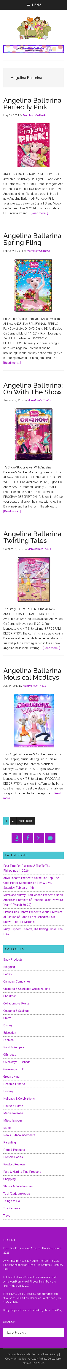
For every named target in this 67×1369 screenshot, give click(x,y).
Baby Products (13, 959)
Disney (7, 1025)
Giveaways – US (14, 1069)
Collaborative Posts (16, 1003)
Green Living (11, 1076)
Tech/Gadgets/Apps (16, 1193)
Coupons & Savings (16, 1011)
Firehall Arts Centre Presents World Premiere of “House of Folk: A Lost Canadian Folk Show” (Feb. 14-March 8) (32, 917)
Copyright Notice (15, 1358)
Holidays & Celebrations (19, 1098)
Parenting (9, 1142)
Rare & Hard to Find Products (22, 1172)
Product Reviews (14, 1164)
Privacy (54, 1354)
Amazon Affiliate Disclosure (44, 1358)
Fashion (8, 1040)
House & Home (13, 1106)
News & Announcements (19, 1135)
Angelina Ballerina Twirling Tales (32, 537)
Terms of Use (40, 1354)
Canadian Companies (17, 981)
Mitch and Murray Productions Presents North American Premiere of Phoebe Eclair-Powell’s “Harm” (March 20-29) (33, 900)
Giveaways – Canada (16, 1062)
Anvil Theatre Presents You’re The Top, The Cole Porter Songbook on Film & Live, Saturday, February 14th (31, 882)
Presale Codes (13, 1157)
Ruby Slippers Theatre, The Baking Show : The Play (32, 1310)
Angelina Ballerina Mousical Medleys (32, 674)
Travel (7, 1215)
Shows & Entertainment (18, 1186)
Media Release (13, 1113)
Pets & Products (14, 1150)
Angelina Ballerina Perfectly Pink (32, 103)
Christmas (10, 996)
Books (7, 974)
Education (9, 1032)
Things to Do (11, 1201)
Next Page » (25, 822)
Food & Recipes (13, 1047)
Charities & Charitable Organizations (26, 989)
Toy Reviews (11, 1208)
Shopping (9, 1179)
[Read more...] (39, 213)
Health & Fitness (14, 1084)
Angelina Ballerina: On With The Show (33, 388)
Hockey (8, 1091)
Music (7, 1128)
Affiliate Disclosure (33, 1362)
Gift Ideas (9, 1054)
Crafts (7, 1018)
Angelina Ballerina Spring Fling (32, 239)
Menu (36, 5)
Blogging (9, 967)
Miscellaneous (13, 1120)
